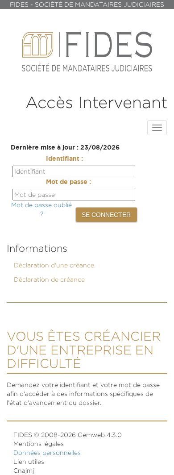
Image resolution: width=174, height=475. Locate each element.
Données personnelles (47, 452)
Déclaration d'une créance (54, 265)
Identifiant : (64, 159)
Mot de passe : (68, 182)
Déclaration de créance (49, 279)
